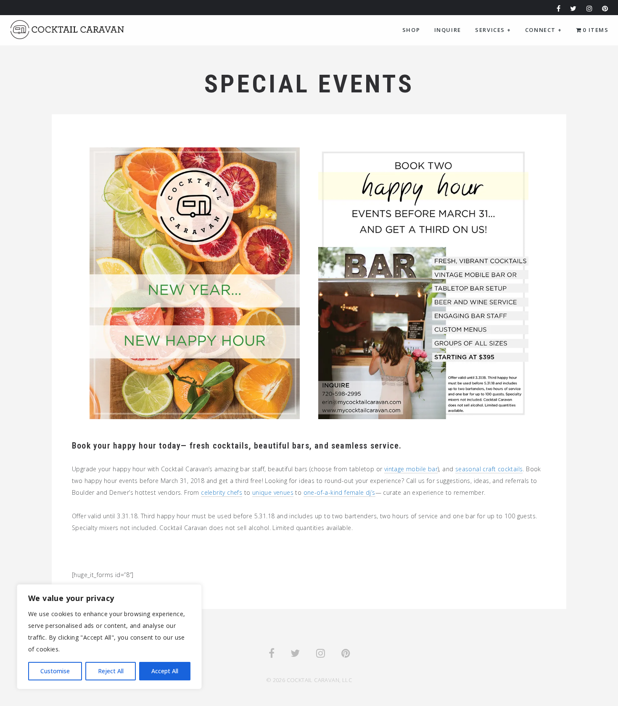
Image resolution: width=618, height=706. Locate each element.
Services (493, 30)
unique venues (272, 492)
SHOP (411, 30)
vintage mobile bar (411, 469)
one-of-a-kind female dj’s (339, 492)
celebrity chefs (221, 492)
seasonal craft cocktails (489, 469)
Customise (55, 671)
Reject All (111, 671)
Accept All (164, 671)
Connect (543, 30)
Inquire (447, 30)
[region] (109, 636)
